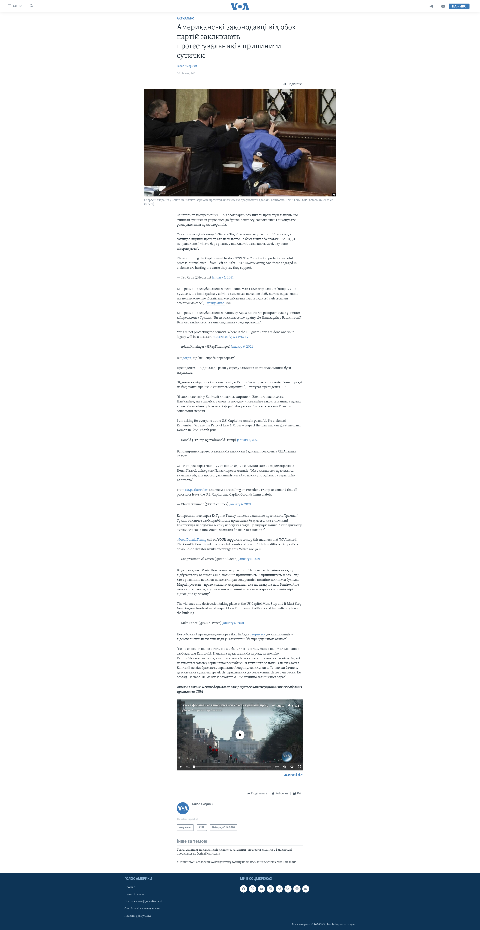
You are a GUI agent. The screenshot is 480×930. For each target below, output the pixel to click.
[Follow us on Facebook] (243, 888)
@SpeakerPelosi (196, 490)
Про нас (129, 887)
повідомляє (216, 303)
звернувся (258, 634)
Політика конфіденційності (143, 901)
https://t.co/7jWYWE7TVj (231, 337)
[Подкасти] (296, 888)
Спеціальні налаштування (142, 908)
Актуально (185, 18)
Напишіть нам (134, 894)
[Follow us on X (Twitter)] (252, 888)
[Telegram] (431, 6)
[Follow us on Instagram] (270, 888)
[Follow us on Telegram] (279, 888)
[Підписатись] (305, 888)
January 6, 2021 (223, 277)
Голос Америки (187, 66)
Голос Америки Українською (203, 710)
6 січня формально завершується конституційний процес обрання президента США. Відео (251, 705)
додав (186, 358)
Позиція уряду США (137, 915)
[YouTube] (443, 6)
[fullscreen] (299, 766)
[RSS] (288, 888)
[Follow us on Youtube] (261, 888)
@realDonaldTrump (192, 540)
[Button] (293, 84)
